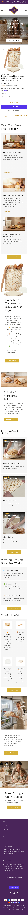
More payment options (14, 110)
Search (5, 826)
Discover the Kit (14, 40)
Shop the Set (14, 257)
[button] (2, 10)
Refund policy (13, 907)
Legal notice (9, 912)
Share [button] (5, 116)
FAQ (4, 836)
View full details (20, 115)
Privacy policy (21, 907)
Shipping (3, 85)
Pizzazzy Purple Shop (13, 905)
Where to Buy (7, 840)
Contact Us (6, 829)
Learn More (6, 172)
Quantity (3, 93)
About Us (5, 833)
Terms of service (10, 909)
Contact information (19, 912)
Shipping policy (20, 909)
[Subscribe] (23, 882)
